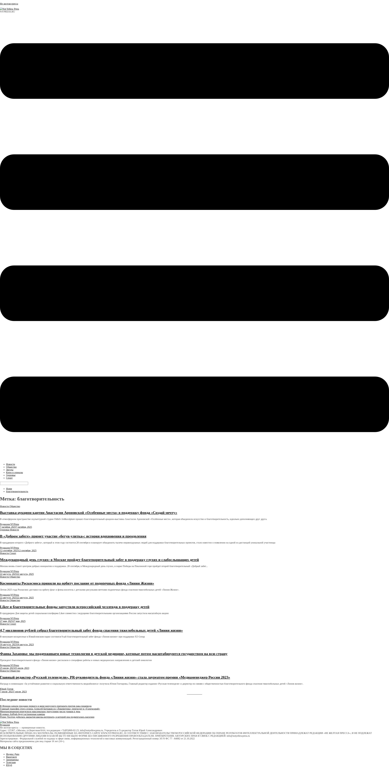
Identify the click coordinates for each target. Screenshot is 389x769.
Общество (11, 467)
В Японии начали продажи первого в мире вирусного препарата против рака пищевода (45, 706)
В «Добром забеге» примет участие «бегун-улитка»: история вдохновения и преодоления (73, 536)
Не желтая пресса (9, 3)
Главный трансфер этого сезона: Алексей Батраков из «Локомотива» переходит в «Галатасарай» (50, 708)
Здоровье (10, 475)
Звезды (9, 469)
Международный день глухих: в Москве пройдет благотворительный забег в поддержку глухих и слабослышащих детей (99, 560)
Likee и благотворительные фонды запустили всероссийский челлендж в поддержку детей (74, 607)
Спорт (9, 478)
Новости (10, 464)
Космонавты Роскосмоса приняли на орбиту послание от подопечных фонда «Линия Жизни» (77, 583)
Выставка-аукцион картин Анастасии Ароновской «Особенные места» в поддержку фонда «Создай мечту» (88, 513)
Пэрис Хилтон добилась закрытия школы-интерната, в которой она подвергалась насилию (47, 717)
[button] (194, 238)
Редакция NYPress (9, 524)
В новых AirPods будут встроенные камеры (22, 714)
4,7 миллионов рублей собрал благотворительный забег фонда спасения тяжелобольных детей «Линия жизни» (91, 630)
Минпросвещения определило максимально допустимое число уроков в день (40, 711)
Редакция (5, 725)
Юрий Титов (6, 689)
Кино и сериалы (14, 472)
